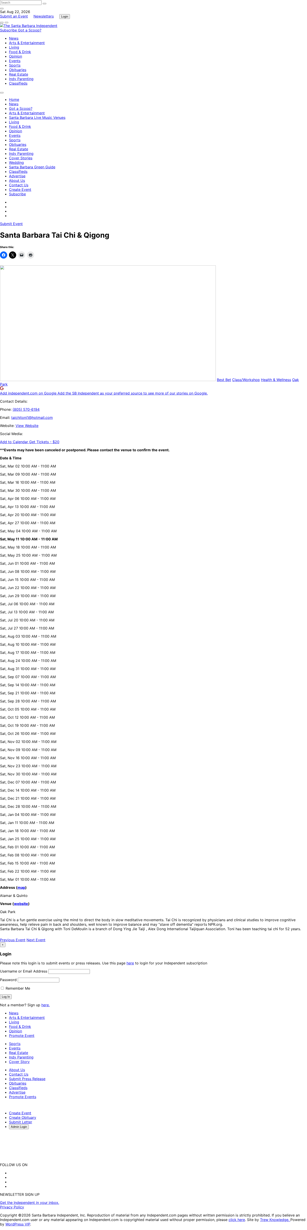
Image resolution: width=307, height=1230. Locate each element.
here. (45, 1005)
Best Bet (224, 379)
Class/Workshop (246, 379)
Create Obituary (22, 1117)
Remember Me (17, 988)
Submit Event (11, 223)
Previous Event (12, 940)
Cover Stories (20, 158)
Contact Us (18, 185)
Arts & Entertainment (27, 43)
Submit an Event (14, 16)
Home (14, 99)
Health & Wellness (276, 379)
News (13, 38)
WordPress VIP (17, 1224)
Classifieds (18, 83)
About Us (17, 180)
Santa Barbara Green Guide (32, 167)
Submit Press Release (27, 1079)
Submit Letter (20, 1122)
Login (64, 16)
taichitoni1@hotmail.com (32, 417)
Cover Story (19, 1061)
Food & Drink (20, 52)
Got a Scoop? (29, 30)
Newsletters (43, 16)
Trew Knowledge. (275, 1219)
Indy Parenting (21, 79)
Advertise (17, 176)
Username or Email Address (23, 971)
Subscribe (9, 30)
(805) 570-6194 (26, 409)
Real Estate (18, 74)
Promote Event (21, 1035)
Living (14, 47)
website (21, 903)
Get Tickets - (44, 442)
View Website (27, 425)
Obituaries (17, 70)
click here (237, 1219)
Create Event (20, 189)
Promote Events (22, 1097)
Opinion (15, 56)
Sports (14, 65)
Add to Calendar (14, 442)
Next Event (36, 940)
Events (14, 61)
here (130, 963)
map (21, 887)
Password (8, 979)
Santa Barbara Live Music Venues (37, 117)
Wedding (16, 162)
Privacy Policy (12, 1207)
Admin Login (19, 1126)
